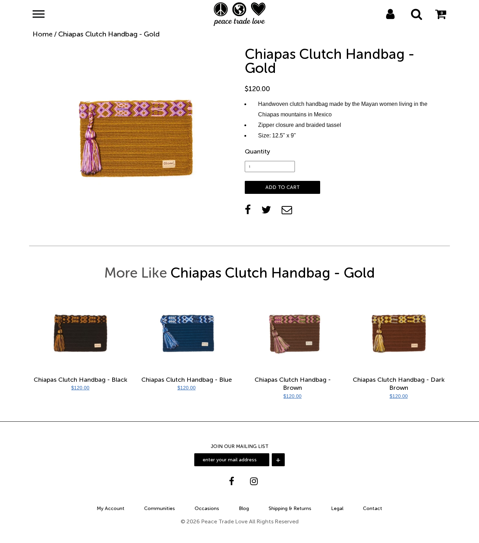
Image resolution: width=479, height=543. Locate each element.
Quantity (257, 151)
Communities (159, 508)
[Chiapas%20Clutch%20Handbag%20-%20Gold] (266, 209)
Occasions (207, 508)
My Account (110, 508)
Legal (337, 508)
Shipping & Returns (290, 508)
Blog (244, 508)
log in (383, 23)
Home (43, 34)
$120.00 (80, 388)
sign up (400, 23)
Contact (372, 508)
